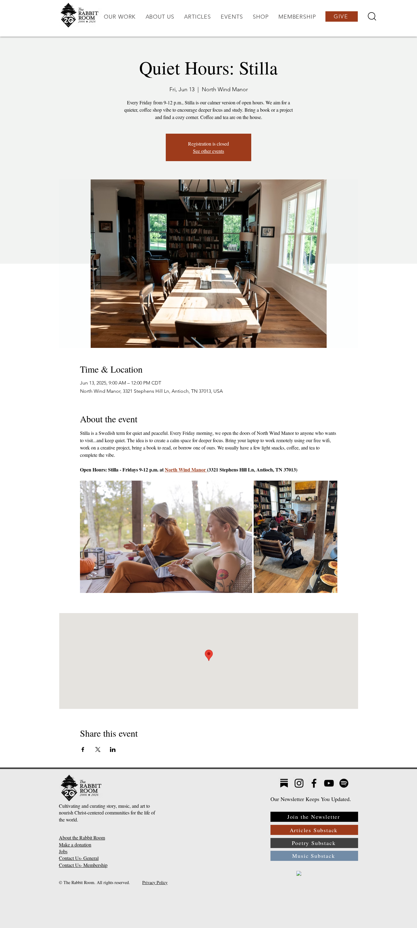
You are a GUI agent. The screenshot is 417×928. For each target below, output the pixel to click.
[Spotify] (344, 783)
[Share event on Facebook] (83, 749)
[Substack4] (284, 783)
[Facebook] (314, 783)
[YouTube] (329, 783)
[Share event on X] (98, 749)
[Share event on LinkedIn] (113, 749)
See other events (208, 151)
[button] (119, 16)
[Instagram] (299, 783)
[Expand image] (166, 537)
